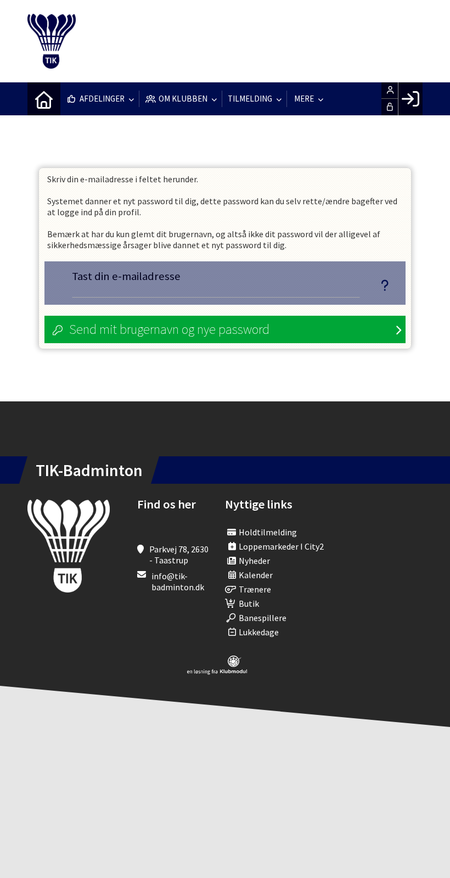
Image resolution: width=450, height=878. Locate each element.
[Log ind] (410, 98)
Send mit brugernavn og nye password (169, 329)
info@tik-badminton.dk (177, 581)
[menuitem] (43, 98)
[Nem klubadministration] (217, 671)
